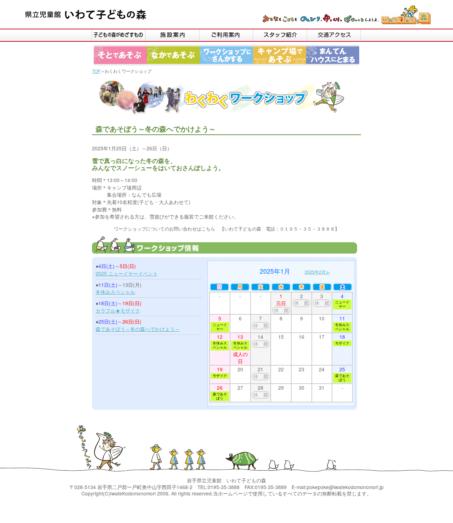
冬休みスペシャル (115, 291)
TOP (96, 71)
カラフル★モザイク (118, 310)
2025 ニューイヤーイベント (127, 273)
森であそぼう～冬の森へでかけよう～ (138, 328)
